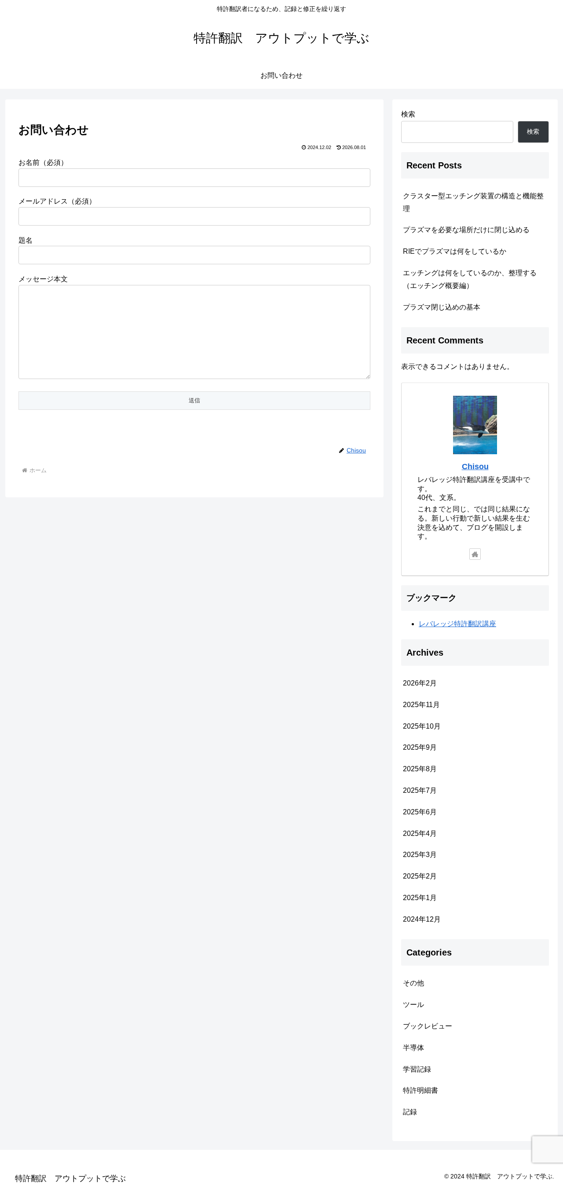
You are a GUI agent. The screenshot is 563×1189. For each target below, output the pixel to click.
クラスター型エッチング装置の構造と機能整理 (473, 202)
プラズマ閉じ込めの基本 (441, 307)
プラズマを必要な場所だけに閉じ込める (466, 229)
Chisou (475, 466)
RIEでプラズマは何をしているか (454, 251)
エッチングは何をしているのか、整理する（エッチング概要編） (470, 279)
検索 (408, 114)
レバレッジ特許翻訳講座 (457, 623)
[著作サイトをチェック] (475, 554)
